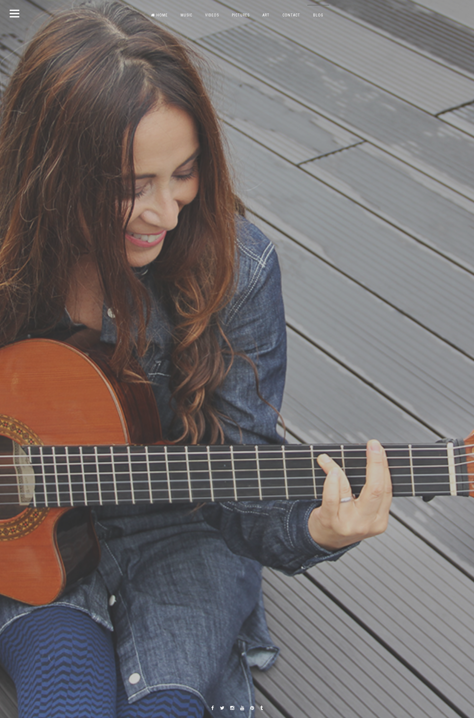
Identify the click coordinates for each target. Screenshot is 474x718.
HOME (162, 15)
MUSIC (186, 15)
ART (266, 15)
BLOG (318, 15)
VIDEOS (212, 15)
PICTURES (241, 15)
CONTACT (291, 15)
